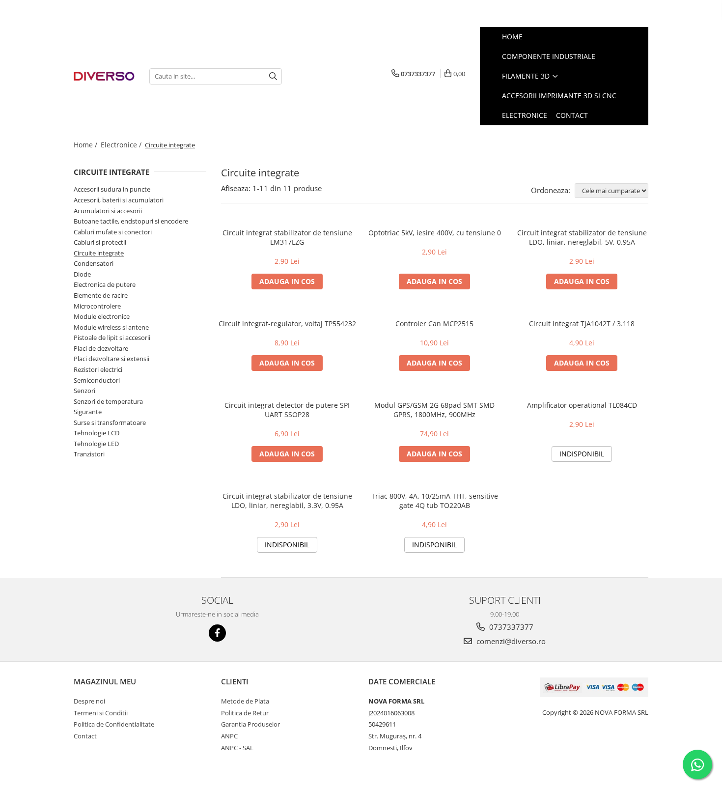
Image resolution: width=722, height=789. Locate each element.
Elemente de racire (101, 295)
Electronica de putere (105, 284)
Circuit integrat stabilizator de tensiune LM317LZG (287, 237)
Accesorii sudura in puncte (112, 189)
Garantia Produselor (250, 724)
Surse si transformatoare (110, 422)
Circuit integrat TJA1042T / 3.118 (582, 323)
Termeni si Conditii (101, 712)
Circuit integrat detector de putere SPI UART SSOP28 (287, 409)
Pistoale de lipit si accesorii (112, 337)
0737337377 (510, 627)
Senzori (84, 390)
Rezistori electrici (98, 369)
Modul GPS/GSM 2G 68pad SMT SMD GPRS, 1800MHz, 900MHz (434, 409)
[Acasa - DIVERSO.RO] (104, 76)
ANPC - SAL (237, 747)
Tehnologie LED (96, 443)
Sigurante (88, 411)
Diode (82, 274)
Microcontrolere (97, 306)
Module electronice (102, 316)
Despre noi (89, 701)
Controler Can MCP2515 (434, 323)
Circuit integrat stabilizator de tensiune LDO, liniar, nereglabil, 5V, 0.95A (582, 237)
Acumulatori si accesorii (108, 210)
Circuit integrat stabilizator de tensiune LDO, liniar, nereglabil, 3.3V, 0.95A (287, 500)
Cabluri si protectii (100, 242)
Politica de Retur (245, 712)
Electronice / (122, 144)
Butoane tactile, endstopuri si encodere (131, 221)
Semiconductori (97, 380)
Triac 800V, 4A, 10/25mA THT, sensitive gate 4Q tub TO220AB (434, 500)
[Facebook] (217, 633)
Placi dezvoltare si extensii (111, 358)
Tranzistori (89, 454)
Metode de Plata (245, 701)
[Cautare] (273, 76)
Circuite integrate (99, 253)
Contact (85, 736)
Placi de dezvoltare (101, 348)
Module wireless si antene (111, 327)
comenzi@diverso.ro (510, 641)
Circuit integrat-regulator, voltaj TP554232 (287, 323)
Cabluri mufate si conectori (113, 231)
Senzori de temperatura (108, 401)
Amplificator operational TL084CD (582, 405)
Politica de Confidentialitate (114, 724)
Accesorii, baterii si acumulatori (119, 200)
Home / (86, 144)
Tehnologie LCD (96, 432)
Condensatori (93, 263)
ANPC (229, 736)
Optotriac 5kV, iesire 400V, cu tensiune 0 (434, 232)
